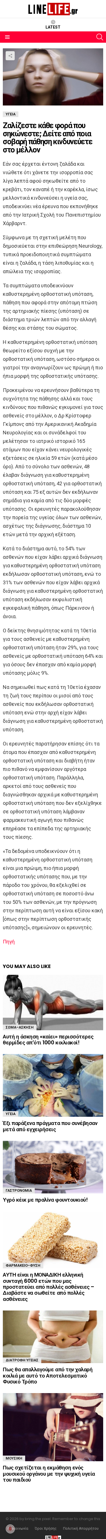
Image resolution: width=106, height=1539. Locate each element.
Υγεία (11, 1113)
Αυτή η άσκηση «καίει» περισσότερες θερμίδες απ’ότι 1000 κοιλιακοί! (48, 1039)
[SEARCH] (99, 37)
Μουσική (14, 1458)
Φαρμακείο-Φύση (23, 1265)
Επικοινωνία (18, 1528)
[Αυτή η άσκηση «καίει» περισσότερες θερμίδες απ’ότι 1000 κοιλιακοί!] (53, 1002)
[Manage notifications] (10, 1528)
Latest (53, 27)
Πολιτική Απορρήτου (81, 1528)
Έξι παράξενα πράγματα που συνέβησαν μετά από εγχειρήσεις (50, 1126)
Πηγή (9, 942)
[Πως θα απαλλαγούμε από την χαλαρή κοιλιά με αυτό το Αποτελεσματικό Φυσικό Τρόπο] (53, 1336)
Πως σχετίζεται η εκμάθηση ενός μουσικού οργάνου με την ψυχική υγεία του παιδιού (49, 1474)
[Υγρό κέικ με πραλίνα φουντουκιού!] (53, 1167)
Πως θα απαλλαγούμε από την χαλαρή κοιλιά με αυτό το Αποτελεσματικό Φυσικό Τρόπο (47, 1375)
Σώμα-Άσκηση (20, 1027)
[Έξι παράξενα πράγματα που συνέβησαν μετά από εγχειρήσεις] (53, 1085)
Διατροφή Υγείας (22, 1360)
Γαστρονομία (19, 1190)
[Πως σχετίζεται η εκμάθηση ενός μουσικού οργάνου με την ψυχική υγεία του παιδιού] (53, 1427)
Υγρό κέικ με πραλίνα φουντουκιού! (45, 1200)
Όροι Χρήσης (46, 1528)
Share (10, 55)
